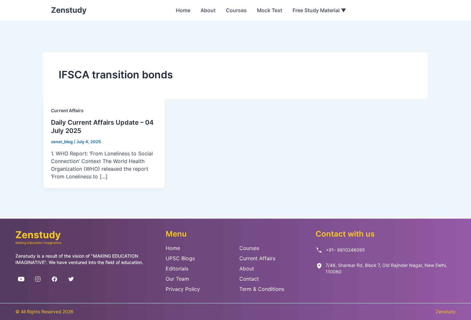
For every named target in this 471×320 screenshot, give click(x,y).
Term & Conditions (261, 289)
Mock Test (269, 10)
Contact (249, 279)
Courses (236, 10)
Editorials (177, 268)
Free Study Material (319, 10)
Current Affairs (67, 110)
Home (183, 10)
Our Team (177, 279)
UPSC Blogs (180, 258)
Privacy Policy (183, 289)
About (208, 10)
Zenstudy (69, 10)
